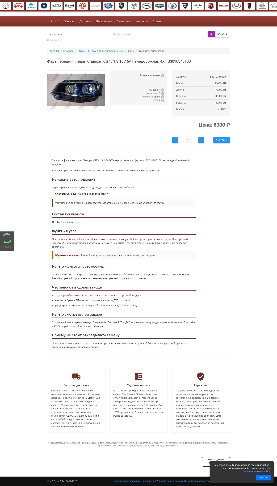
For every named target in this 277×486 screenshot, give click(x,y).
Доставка (85, 21)
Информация (104, 21)
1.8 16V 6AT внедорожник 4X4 (106, 51)
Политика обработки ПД (200, 481)
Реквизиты (148, 481)
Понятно (263, 477)
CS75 (81, 51)
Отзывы (157, 21)
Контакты (142, 21)
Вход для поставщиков (126, 481)
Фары (131, 51)
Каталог (54, 51)
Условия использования (170, 481)
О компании (124, 21)
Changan (68, 51)
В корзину (221, 140)
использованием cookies (257, 471)
